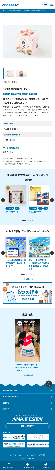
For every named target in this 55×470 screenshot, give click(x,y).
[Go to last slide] (3, 200)
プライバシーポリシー (16, 455)
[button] (8, 73)
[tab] (24, 220)
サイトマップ (31, 455)
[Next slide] (52, 200)
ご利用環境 (42, 455)
